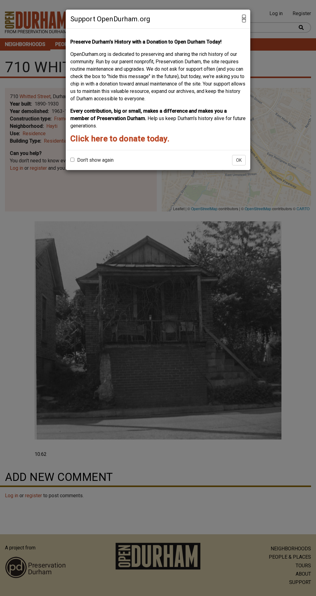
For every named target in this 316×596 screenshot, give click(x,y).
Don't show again (95, 160)
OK (239, 160)
